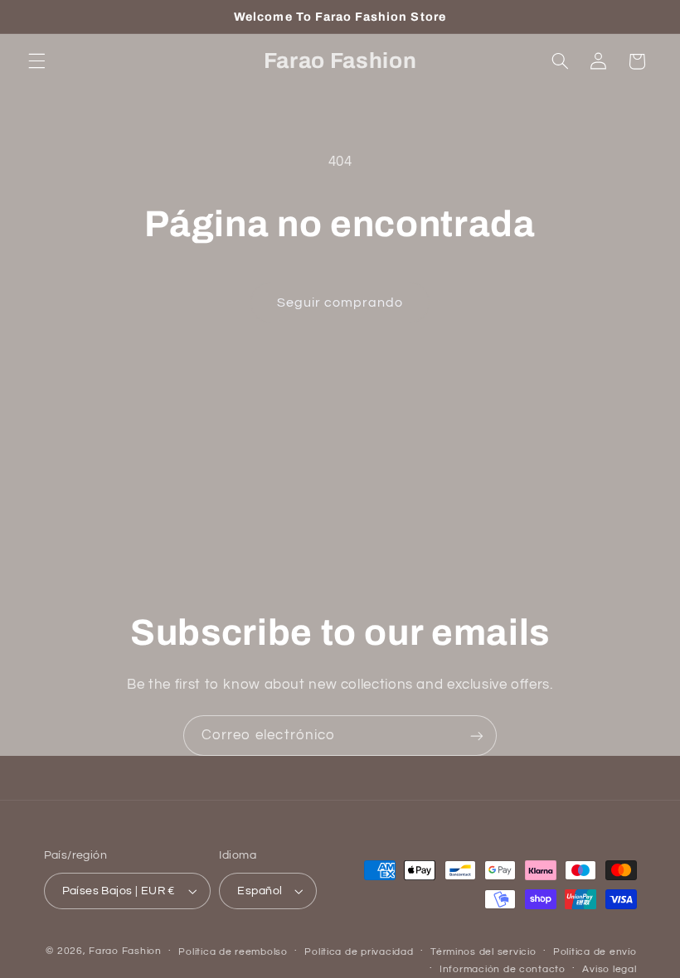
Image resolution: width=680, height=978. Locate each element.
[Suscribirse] (477, 735)
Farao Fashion (125, 951)
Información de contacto (503, 969)
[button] (36, 61)
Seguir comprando (340, 302)
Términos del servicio (483, 951)
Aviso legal (609, 969)
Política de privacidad (358, 951)
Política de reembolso (232, 951)
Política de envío (595, 951)
